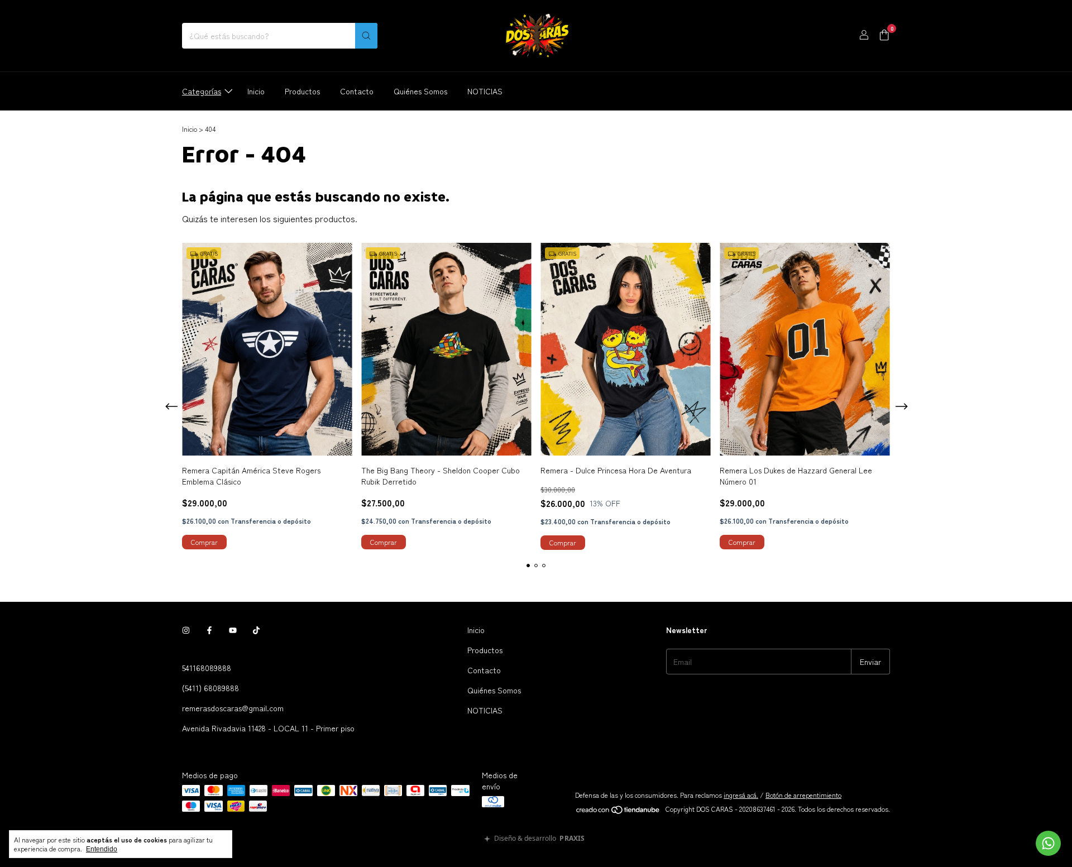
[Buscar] (366, 36)
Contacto (357, 91)
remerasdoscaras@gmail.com (233, 707)
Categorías (201, 91)
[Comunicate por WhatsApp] (1048, 843)
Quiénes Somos (420, 91)
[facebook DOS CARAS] (209, 629)
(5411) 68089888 (210, 687)
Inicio (256, 91)
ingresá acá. (741, 794)
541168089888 (206, 667)
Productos (302, 91)
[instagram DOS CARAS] (186, 629)
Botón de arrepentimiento (803, 794)
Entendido (101, 849)
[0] (884, 36)
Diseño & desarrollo (539, 838)
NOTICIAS (484, 91)
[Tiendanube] (618, 811)
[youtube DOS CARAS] (233, 629)
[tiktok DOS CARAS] (256, 629)
